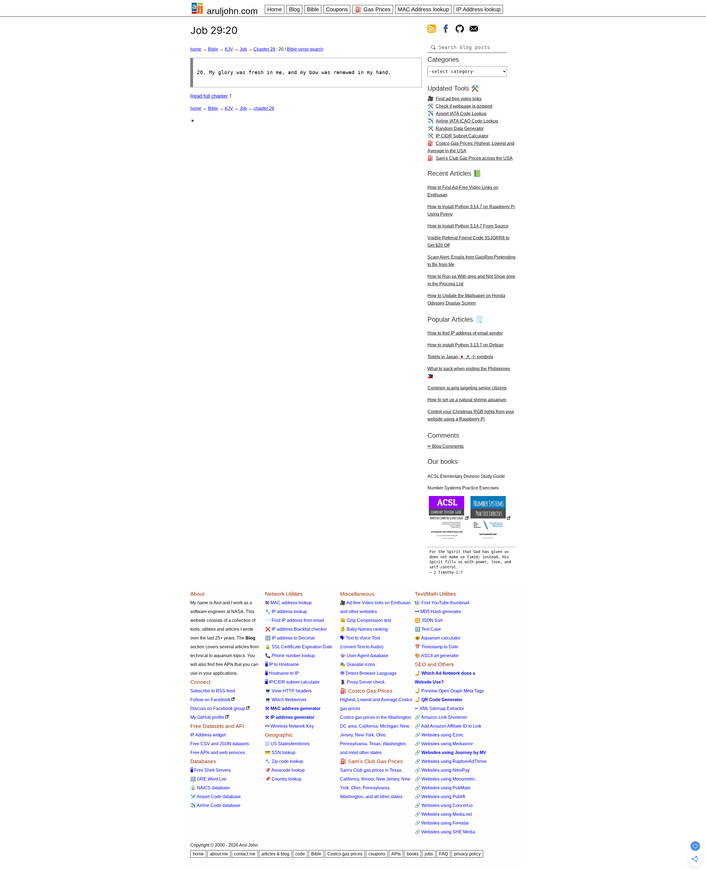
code (300, 854)
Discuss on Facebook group (217, 708)
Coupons (337, 9)
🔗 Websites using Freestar (442, 823)
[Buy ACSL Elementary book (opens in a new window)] (449, 518)
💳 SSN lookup (280, 752)
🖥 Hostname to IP (282, 673)
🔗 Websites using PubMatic (443, 787)
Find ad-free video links (459, 98)
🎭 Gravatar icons (357, 664)
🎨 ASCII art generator (437, 655)
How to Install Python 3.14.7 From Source (468, 226)
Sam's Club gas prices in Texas (370, 770)
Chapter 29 (264, 49)
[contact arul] (474, 30)
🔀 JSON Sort (428, 620)
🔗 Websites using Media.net (443, 814)
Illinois (367, 779)
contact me (244, 854)
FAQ (443, 854)
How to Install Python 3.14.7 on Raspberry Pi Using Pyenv (471, 210)
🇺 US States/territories (287, 743)
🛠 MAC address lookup (288, 602)
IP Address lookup (478, 9)
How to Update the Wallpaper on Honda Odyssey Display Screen (466, 299)
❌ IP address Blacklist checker (296, 629)
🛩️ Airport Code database (215, 796)
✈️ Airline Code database (215, 805)
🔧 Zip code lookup (284, 761)
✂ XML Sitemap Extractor (439, 708)
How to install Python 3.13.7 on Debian (465, 345)
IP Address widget (208, 735)
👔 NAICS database (210, 787)
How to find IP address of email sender (465, 333)
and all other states (383, 796)
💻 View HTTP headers (288, 691)
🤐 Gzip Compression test (365, 620)
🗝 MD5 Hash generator (438, 611)
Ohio (381, 735)
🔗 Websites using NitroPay (442, 770)
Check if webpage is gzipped (464, 106)
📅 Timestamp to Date (436, 646)
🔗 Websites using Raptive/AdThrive (451, 761)
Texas (375, 743)
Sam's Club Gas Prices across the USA (474, 158)
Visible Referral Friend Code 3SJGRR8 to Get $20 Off (468, 241)
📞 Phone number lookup (290, 655)
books (413, 854)
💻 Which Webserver (285, 699)
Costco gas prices (344, 854)
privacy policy (467, 854)
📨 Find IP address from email (294, 620)
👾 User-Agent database (364, 655)
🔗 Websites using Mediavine (444, 743)
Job (243, 49)
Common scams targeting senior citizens (467, 388)
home (195, 49)
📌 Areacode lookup (285, 770)
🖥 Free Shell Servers (210, 770)
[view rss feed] (431, 30)
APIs (396, 854)
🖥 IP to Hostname (282, 664)
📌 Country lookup (283, 779)
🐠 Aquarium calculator (437, 638)
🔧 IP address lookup (286, 611)
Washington (394, 743)
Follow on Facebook (210, 699)
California (368, 726)
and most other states (361, 752)
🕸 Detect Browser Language (368, 673)
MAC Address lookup (423, 9)
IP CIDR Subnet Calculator (462, 136)
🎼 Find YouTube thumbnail (442, 602)
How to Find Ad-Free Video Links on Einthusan (462, 191)
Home (274, 9)
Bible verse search (305, 49)
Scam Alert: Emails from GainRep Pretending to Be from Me (471, 261)
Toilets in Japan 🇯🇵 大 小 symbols (460, 356)
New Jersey (387, 779)
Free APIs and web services (217, 752)
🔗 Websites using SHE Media (445, 832)
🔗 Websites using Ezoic (439, 735)
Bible (313, 9)
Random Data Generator (460, 128)
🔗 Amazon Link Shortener (441, 717)
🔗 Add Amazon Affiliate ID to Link (448, 726)
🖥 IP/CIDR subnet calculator (292, 682)
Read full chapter (209, 96)
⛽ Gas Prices (373, 9)
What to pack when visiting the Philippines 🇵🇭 (468, 372)
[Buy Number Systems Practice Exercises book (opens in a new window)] (490, 518)
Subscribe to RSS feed (212, 691)
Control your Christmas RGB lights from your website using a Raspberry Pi (470, 415)
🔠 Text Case (428, 629)
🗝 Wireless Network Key (289, 726)
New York (364, 735)
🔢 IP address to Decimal (290, 638)
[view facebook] (446, 30)
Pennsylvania (353, 743)
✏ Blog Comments (445, 446)
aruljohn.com (232, 11)
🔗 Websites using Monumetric (445, 779)
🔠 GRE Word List (208, 779)
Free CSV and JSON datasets (219, 743)
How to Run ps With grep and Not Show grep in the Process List (471, 280)
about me (219, 854)
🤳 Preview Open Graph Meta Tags (449, 691)
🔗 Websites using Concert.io (444, 805)
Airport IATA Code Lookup (461, 113)
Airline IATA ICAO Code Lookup (467, 121)
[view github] (460, 30)
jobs (429, 854)
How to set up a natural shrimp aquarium (466, 399)
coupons (376, 854)
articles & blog (275, 854)
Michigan (389, 726)
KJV (229, 49)
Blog (294, 9)
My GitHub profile (207, 717)
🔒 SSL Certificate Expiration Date (298, 646)
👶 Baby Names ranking (364, 629)
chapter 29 (263, 108)
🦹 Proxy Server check (362, 682)
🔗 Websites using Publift (440, 796)
